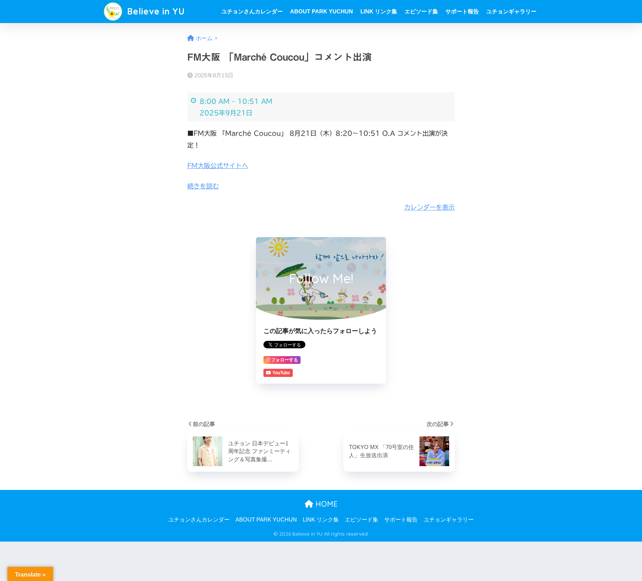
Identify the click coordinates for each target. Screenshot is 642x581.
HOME (325, 504)
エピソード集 (421, 11)
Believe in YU (154, 11)
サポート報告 (462, 11)
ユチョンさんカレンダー (252, 11)
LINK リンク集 (378, 11)
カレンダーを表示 (429, 207)
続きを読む (203, 186)
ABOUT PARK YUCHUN (321, 11)
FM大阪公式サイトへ (217, 165)
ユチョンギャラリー (511, 11)
